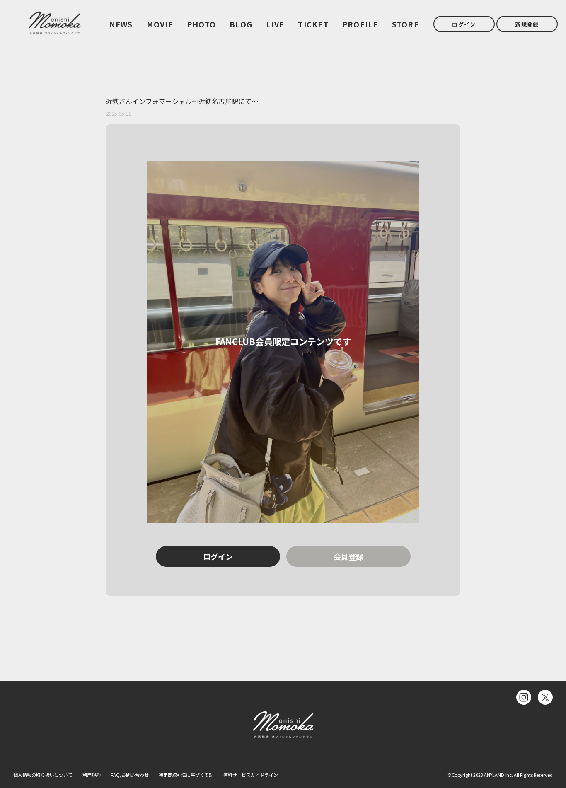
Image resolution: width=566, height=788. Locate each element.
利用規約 (91, 774)
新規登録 (527, 24)
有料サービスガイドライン (250, 774)
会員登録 (348, 556)
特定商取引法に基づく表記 (186, 774)
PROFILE (360, 24)
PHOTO (201, 24)
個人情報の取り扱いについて (43, 774)
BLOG (241, 24)
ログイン (464, 24)
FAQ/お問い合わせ (130, 774)
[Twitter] (545, 697)
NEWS (121, 24)
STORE (405, 24)
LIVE (275, 24)
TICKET (313, 24)
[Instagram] (523, 697)
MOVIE (160, 24)
